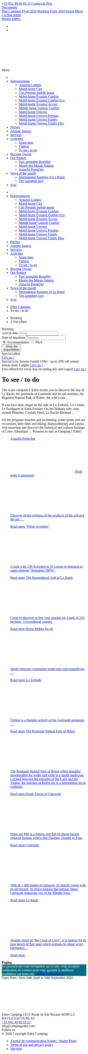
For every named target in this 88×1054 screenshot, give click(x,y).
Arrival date (10, 333)
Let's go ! (8, 357)
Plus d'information (51, 974)
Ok (37, 974)
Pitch (38, 342)
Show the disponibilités (11, 348)
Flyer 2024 (29, 11)
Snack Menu (74, 11)
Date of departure (13, 337)
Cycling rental (11, 15)
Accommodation (18, 342)
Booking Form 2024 (51, 11)
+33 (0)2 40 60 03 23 (16, 1022)
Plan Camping (11, 11)
